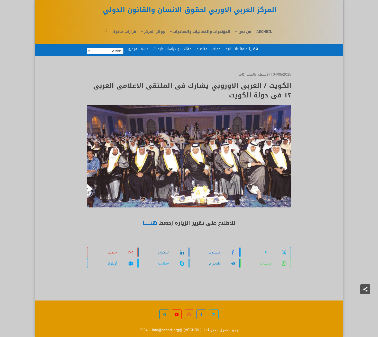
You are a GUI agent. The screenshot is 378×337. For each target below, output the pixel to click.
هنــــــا (150, 223)
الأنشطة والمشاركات (254, 74)
